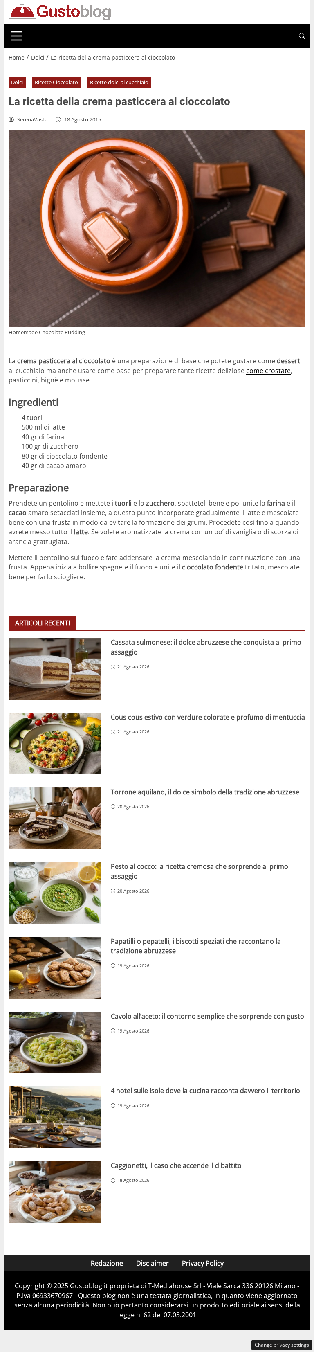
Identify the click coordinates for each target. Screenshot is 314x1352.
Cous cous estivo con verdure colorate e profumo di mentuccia (208, 717)
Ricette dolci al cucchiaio (119, 82)
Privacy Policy (203, 1263)
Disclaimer (152, 1263)
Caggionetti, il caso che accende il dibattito (176, 1165)
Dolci (17, 82)
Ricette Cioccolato (56, 82)
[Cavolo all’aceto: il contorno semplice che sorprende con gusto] (55, 1042)
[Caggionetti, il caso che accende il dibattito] (55, 1192)
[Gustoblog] (60, 11)
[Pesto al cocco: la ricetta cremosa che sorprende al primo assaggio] (55, 893)
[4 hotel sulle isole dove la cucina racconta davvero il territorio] (55, 1117)
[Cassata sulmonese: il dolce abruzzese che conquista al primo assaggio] (55, 669)
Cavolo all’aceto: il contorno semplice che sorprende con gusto (207, 1016)
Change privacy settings (282, 1344)
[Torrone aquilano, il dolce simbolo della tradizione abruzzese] (55, 818)
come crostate (268, 370)
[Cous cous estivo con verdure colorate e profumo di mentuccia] (55, 743)
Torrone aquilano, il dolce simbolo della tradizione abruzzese (205, 791)
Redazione (107, 1263)
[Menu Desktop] (17, 36)
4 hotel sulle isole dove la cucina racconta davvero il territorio (205, 1090)
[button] (302, 36)
